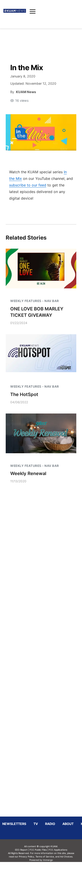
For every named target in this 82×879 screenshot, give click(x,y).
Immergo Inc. (48, 870)
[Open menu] (33, 11)
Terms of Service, (45, 856)
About (68, 824)
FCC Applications (58, 849)
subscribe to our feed (27, 185)
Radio (50, 824)
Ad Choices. (66, 856)
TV (35, 824)
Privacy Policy (26, 856)
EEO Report (21, 849)
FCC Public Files (38, 849)
